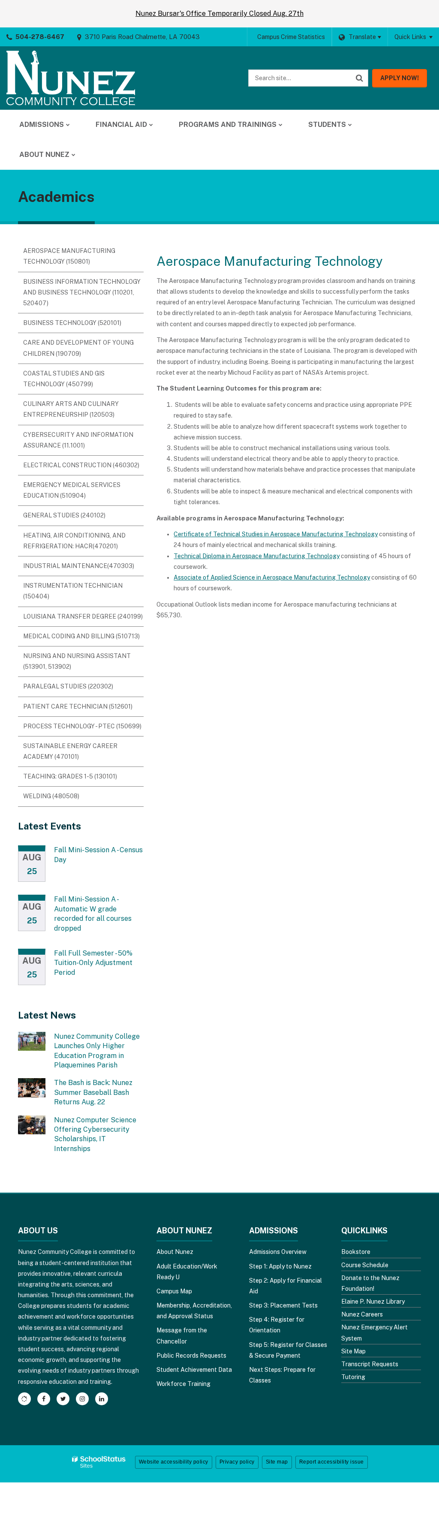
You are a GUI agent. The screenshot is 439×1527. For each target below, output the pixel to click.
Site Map (353, 1351)
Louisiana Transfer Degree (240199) (83, 616)
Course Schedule (364, 1265)
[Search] (359, 78)
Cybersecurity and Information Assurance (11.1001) (78, 440)
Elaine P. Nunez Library (373, 1301)
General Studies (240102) (64, 515)
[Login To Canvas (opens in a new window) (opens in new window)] (24, 1398)
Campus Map (174, 1291)
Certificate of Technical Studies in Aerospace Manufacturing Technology (276, 534)
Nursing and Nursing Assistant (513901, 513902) (77, 661)
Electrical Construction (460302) (81, 465)
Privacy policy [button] (237, 1462)
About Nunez (174, 1251)
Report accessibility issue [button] (331, 1462)
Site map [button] (277, 1462)
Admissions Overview (278, 1251)
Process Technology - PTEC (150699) (82, 726)
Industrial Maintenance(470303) (78, 565)
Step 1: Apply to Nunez (280, 1266)
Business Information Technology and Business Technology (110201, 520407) (82, 292)
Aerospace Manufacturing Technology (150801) (69, 256)
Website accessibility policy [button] (173, 1462)
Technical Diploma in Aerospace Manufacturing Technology (257, 556)
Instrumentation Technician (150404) (73, 591)
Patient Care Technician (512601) (77, 706)
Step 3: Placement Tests (283, 1305)
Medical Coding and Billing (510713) (81, 636)
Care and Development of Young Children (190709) (78, 348)
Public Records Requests (191, 1355)
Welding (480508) (51, 796)
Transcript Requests (369, 1364)
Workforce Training (183, 1383)
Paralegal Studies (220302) (68, 686)
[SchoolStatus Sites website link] (99, 1462)
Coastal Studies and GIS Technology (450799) (64, 379)
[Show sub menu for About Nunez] (73, 155)
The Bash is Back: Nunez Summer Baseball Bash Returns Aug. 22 (93, 1092)
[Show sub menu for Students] (350, 125)
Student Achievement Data (194, 1369)
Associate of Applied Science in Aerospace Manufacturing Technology (272, 577)
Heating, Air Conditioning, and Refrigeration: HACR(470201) (74, 541)
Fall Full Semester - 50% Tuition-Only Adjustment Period (93, 963)
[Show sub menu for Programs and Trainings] (281, 125)
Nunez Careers (362, 1314)
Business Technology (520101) (72, 322)
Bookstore (355, 1251)
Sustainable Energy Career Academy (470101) (70, 751)
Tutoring (353, 1377)
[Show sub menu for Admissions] (68, 125)
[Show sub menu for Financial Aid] (151, 125)
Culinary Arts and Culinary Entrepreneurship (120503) (71, 409)
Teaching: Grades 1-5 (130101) (70, 776)
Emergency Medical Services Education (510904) (71, 490)
